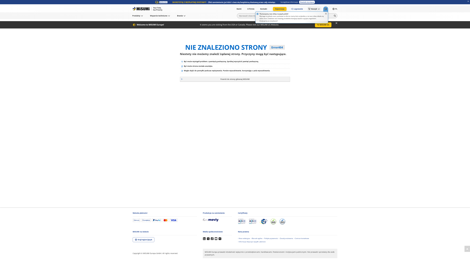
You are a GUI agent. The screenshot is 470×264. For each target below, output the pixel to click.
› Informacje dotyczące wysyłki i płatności (252, 242)
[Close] (326, 14)
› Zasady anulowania (286, 238)
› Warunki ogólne (256, 238)
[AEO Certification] (263, 221)
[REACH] (282, 221)
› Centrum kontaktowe (301, 238)
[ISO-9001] (242, 221)
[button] (307, 2)
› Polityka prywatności (270, 238)
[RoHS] (273, 221)
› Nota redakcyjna (244, 238)
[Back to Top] (467, 249)
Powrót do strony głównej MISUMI (235, 79)
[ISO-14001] (253, 221)
